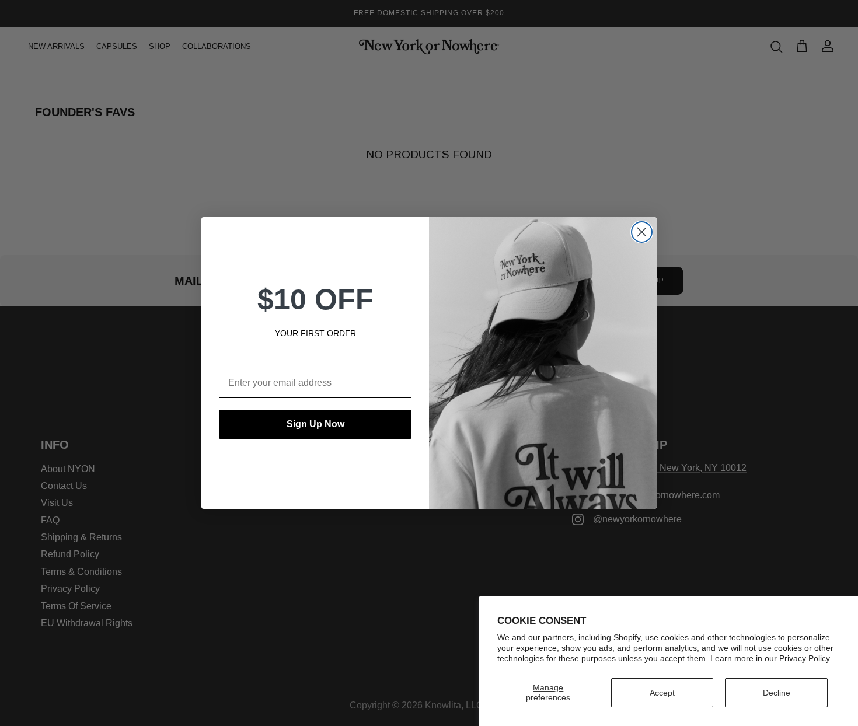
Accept (662, 692)
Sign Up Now (315, 424)
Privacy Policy (804, 658)
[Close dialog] (642, 232)
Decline (776, 692)
